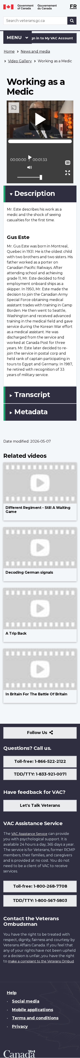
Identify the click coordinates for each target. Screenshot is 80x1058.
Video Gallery (20, 61)
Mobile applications (32, 1009)
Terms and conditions (35, 1018)
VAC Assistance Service (29, 834)
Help (11, 992)
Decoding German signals (29, 572)
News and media (35, 51)
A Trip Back (16, 633)
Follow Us (46, 734)
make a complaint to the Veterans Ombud (41, 961)
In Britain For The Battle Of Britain (36, 694)
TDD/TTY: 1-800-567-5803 (40, 900)
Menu (15, 37)
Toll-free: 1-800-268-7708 (40, 886)
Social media (25, 1001)
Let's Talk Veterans (40, 805)
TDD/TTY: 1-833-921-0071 (40, 774)
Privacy (20, 1026)
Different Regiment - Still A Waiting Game (38, 510)
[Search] (72, 21)
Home (9, 51)
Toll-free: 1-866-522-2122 (40, 761)
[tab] (40, 193)
